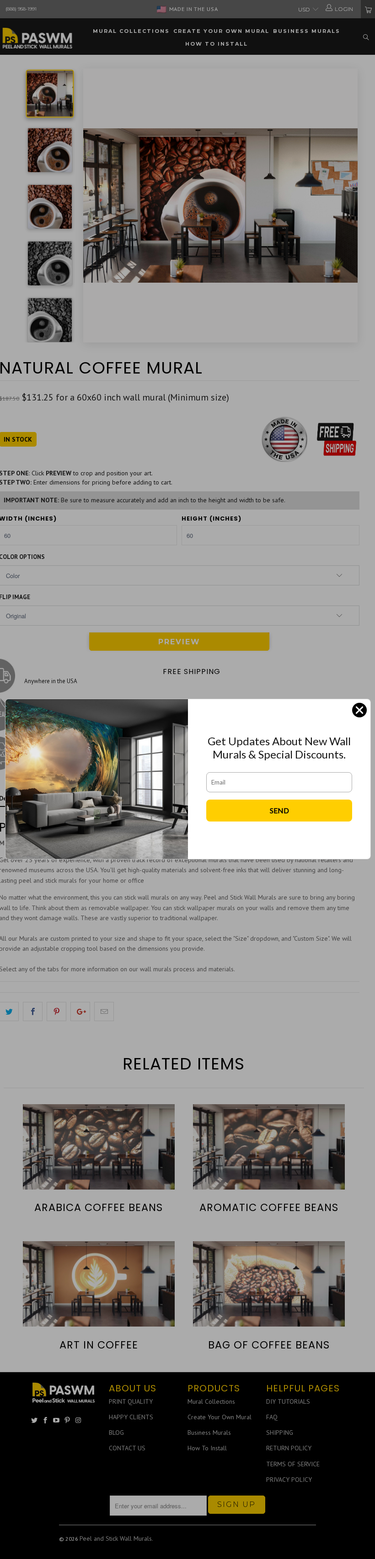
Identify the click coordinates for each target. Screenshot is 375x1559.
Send (279, 810)
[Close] (359, 710)
